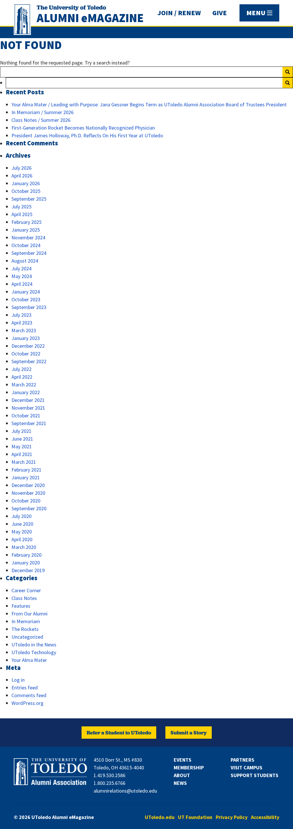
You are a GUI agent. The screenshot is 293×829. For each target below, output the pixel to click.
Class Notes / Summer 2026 (40, 120)
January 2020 (25, 562)
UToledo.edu (160, 817)
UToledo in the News (33, 644)
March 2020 (23, 547)
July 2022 (21, 369)
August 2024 (24, 260)
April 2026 (21, 175)
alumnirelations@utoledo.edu (125, 790)
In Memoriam (25, 621)
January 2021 (25, 477)
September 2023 (28, 307)
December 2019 (28, 570)
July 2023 (21, 315)
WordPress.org (27, 703)
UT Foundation (195, 817)
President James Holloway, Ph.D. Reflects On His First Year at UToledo (87, 135)
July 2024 (21, 268)
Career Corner (26, 590)
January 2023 (25, 338)
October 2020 (25, 500)
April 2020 (21, 539)
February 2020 (26, 555)
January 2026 (25, 183)
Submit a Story (189, 732)
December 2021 (28, 400)
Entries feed (24, 687)
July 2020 (21, 516)
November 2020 (28, 493)
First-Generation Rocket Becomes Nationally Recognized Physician (83, 127)
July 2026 (21, 168)
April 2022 (21, 377)
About (182, 775)
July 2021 (21, 431)
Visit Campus (246, 767)
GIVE (219, 12)
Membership (189, 767)
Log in (18, 680)
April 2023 (21, 322)
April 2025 (21, 214)
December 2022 (28, 346)
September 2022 (28, 361)
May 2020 (21, 531)
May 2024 (21, 276)
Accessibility (265, 817)
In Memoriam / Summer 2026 (42, 112)
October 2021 (25, 415)
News (180, 783)
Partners (242, 759)
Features (20, 606)
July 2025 (21, 206)
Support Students (254, 775)
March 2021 (23, 462)
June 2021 (22, 438)
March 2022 (23, 384)
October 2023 (25, 299)
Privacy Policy (232, 817)
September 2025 (28, 198)
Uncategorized (27, 637)
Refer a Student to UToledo (119, 732)
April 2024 (21, 284)
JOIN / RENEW (179, 12)
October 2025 (25, 191)
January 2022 (25, 392)
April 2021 (21, 454)
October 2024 (25, 245)
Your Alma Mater (29, 660)
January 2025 (25, 229)
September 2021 (28, 423)
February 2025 (26, 222)
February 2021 (26, 469)
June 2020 (22, 524)
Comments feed (28, 695)
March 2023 (23, 330)
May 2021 (21, 446)
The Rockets (25, 629)
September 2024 (28, 253)
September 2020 (28, 508)
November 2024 (28, 237)
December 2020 (28, 485)
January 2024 (25, 291)
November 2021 (28, 407)
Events (182, 759)
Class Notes (24, 598)
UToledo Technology (33, 652)
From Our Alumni (29, 613)
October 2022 (25, 353)
